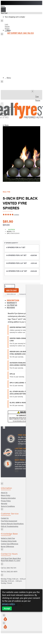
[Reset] (3, 9)
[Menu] (3, 101)
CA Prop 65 (12, 305)
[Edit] (2, 20)
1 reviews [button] (16, 215)
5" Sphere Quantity (11, 243)
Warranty (12, 302)
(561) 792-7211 (11, 568)
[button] (11, 290)
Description (13, 300)
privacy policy (8, 603)
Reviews (11, 307)
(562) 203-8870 (12, 571)
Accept (7, 608)
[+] (34, 442)
